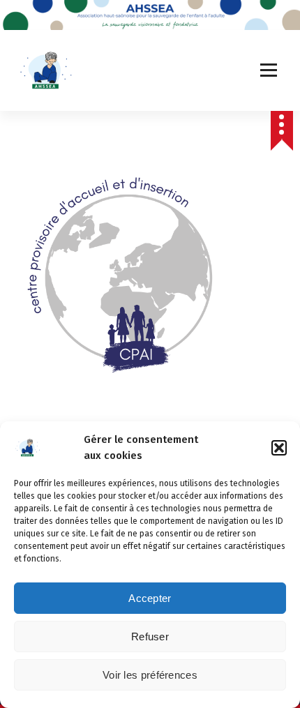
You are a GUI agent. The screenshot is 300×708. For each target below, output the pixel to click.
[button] (279, 448)
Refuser (150, 636)
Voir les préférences (150, 675)
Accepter (149, 598)
